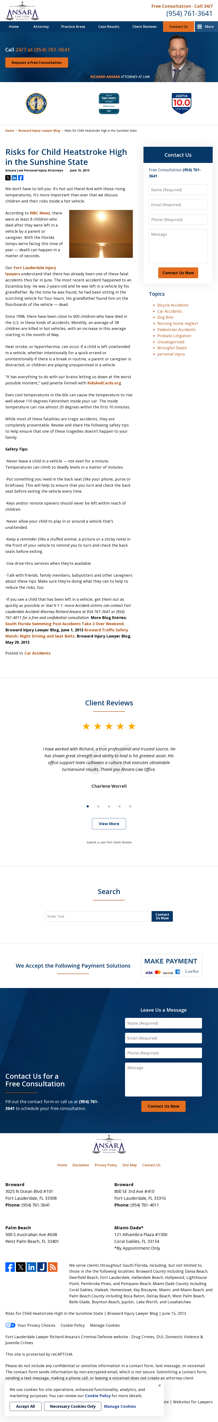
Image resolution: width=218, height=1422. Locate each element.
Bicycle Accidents (173, 305)
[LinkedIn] (31, 1267)
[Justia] (42, 1267)
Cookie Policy (73, 1325)
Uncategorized (170, 341)
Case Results (108, 26)
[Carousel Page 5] (130, 806)
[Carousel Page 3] (109, 806)
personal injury (171, 354)
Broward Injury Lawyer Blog (39, 130)
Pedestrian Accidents (176, 329)
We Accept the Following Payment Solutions (73, 965)
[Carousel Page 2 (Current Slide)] (98, 806)
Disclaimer (81, 1165)
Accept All (25, 1406)
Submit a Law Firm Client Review (109, 842)
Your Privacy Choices (36, 1325)
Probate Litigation (174, 335)
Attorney (41, 26)
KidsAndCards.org (104, 382)
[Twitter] (21, 1267)
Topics (157, 293)
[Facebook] (10, 1267)
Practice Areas (73, 26)
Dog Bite (165, 317)
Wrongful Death (172, 347)
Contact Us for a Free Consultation (35, 1079)
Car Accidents (37, 653)
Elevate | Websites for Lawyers (177, 1401)
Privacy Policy (106, 1165)
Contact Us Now (178, 272)
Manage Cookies (105, 1325)
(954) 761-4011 (145, 1205)
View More (109, 823)
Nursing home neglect (177, 323)
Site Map (129, 1165)
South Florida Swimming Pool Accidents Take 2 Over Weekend (64, 623)
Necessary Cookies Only (73, 1406)
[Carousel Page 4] (119, 806)
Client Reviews (144, 26)
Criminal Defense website (104, 1336)
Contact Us (178, 26)
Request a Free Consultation (37, 62)
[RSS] (52, 1267)
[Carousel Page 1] (87, 806)
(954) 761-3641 (189, 13)
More (209, 26)
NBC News (40, 212)
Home (14, 26)
